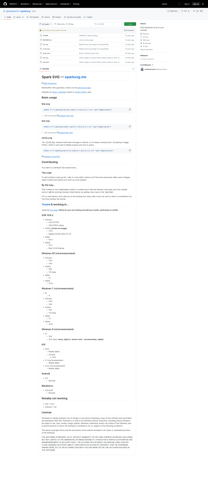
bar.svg (45, 44)
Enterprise (65, 4)
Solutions (25, 4)
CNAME (45, 35)
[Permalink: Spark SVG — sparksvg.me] (40, 77)
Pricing (76, 4)
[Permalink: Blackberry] (40, 385)
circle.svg (46, 49)
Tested (46, 204)
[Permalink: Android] (40, 373)
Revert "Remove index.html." (89, 53)
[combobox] (110, 24)
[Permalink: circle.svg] (40, 137)
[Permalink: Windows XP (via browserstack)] (40, 253)
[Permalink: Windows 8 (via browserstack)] (40, 329)
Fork (186, 11)
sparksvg (25, 11)
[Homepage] (5, 4)
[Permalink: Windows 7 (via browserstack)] (40, 288)
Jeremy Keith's (81, 92)
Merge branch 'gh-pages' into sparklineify (94, 44)
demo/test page (84, 88)
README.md (47, 40)
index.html (46, 53)
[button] (130, 109)
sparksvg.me (75, 77)
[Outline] (133, 69)
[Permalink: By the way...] (40, 185)
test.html (46, 62)
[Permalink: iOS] (40, 344)
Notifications (174, 11)
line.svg (45, 58)
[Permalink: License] (40, 412)
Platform (13, 4)
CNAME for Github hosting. (88, 35)
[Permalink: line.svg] (40, 103)
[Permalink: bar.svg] (40, 120)
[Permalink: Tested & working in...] (40, 204)
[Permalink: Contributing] (40, 162)
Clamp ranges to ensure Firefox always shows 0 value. (98, 58)
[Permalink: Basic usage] (40, 97)
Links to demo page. (86, 40)
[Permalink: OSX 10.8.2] (40, 215)
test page (54, 210)
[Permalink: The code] (40, 172)
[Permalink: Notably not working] (40, 398)
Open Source (51, 4)
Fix (119, 58)
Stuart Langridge (59, 92)
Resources (37, 4)
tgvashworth (12, 11)
